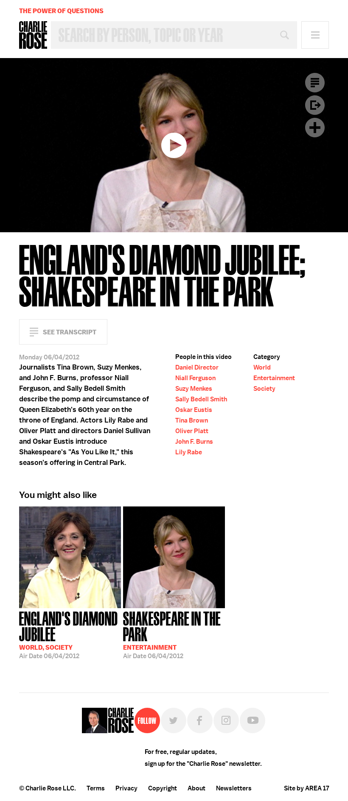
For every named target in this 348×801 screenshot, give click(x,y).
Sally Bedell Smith (201, 399)
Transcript (315, 82)
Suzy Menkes (193, 388)
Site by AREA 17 (306, 788)
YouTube (252, 720)
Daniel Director (197, 367)
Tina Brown (191, 420)
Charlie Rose (33, 35)
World (262, 367)
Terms (96, 788)
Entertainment (274, 378)
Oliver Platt (191, 431)
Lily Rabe (188, 452)
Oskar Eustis (193, 410)
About (196, 788)
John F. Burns (194, 441)
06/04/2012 (68, 634)
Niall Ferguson (195, 378)
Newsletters (234, 788)
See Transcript (69, 332)
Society (264, 388)
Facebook (200, 720)
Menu (315, 35)
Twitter (173, 720)
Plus (315, 127)
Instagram (226, 720)
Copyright (162, 788)
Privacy (126, 788)
